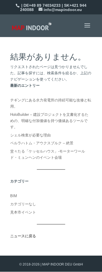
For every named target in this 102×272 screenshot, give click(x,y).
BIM (13, 196)
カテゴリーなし (23, 204)
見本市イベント (23, 212)
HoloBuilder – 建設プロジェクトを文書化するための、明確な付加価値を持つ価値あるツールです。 (49, 120)
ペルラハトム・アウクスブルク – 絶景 (41, 143)
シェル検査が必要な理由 (30, 135)
